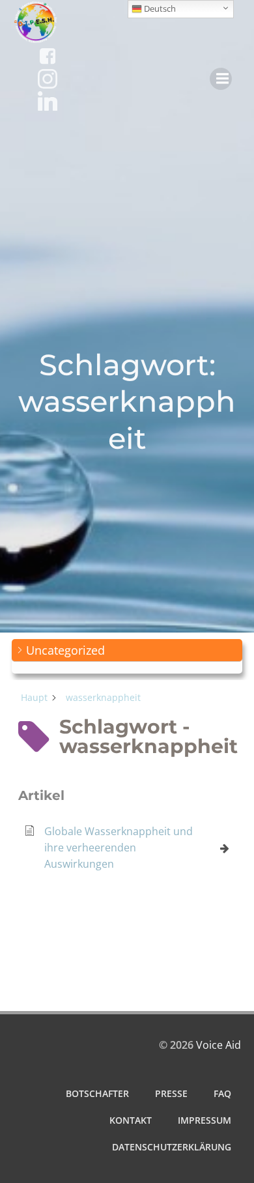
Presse (171, 1093)
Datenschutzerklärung (171, 1147)
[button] (127, 650)
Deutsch (159, 8)
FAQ (222, 1093)
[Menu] (221, 79)
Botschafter (97, 1093)
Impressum (204, 1120)
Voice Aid (218, 1045)
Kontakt (130, 1120)
